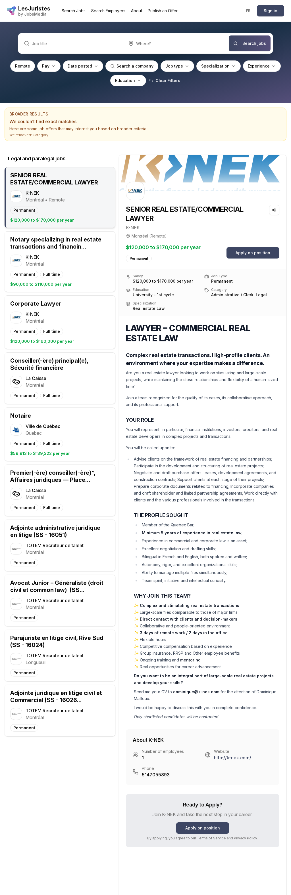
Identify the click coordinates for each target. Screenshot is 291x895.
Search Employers (108, 10)
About (136, 10)
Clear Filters (167, 80)
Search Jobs (74, 10)
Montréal (140, 236)
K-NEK (133, 227)
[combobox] (176, 43)
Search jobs (254, 43)
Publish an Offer (163, 10)
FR (248, 11)
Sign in (270, 10)
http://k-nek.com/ (232, 757)
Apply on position (253, 252)
